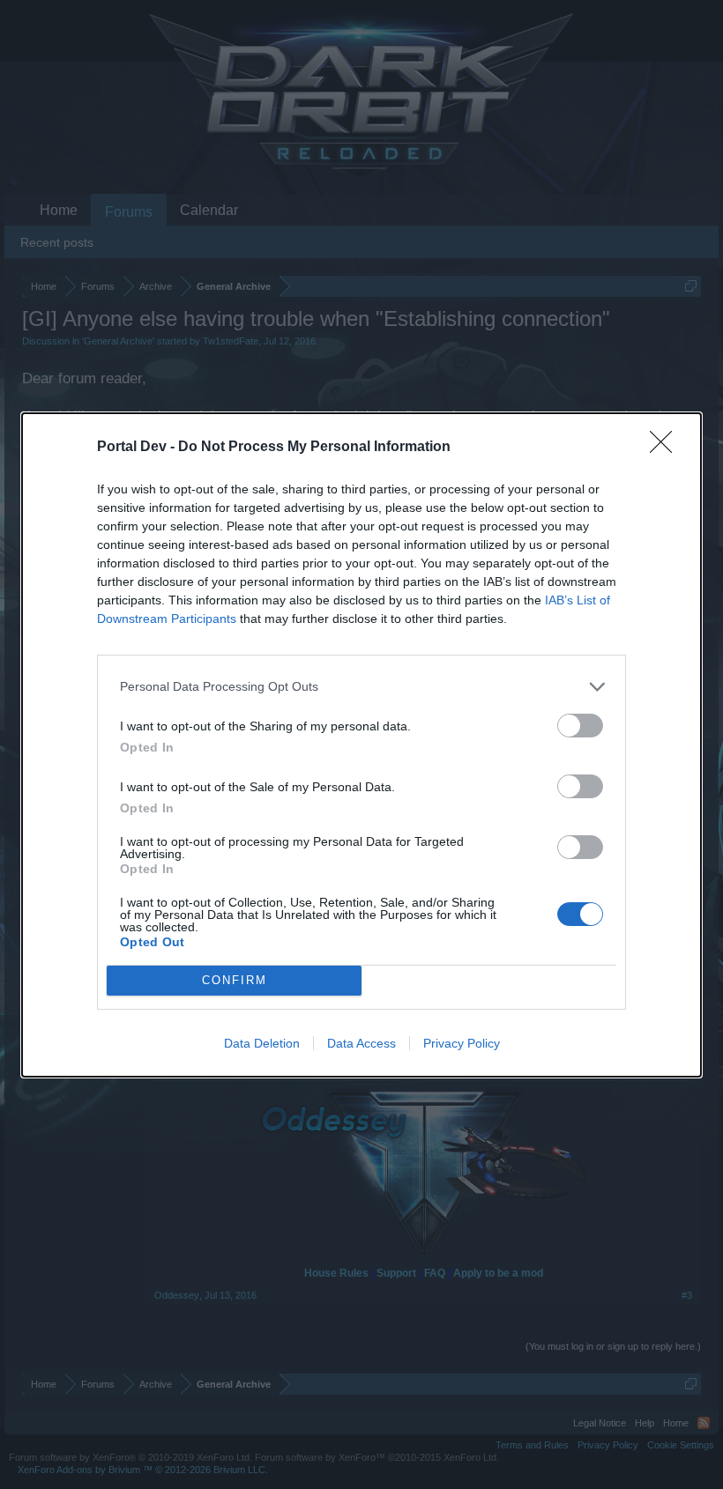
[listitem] (361, 687)
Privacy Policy (461, 1043)
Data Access (361, 1043)
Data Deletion (262, 1043)
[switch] (580, 725)
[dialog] (361, 745)
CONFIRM (234, 980)
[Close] (666, 447)
